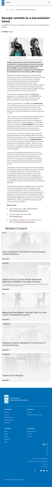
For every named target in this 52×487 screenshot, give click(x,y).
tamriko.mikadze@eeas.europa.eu (25, 222)
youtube (44, 470)
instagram (41, 470)
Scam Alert (45, 464)
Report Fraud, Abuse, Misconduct (40, 458)
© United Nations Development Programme (14, 479)
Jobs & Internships (31, 431)
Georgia (8, 2)
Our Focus (29, 412)
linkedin (47, 470)
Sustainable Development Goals (34, 415)
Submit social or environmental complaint (38, 461)
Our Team (6, 415)
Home (7, 9)
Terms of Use (45, 467)
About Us (6, 412)
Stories (6, 434)
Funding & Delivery (8, 420)
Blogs (5, 442)
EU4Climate (35, 94)
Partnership (7, 422)
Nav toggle (49, 3)
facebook (35, 470)
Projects (6, 436)
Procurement (30, 434)
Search (47, 2)
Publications (7, 439)
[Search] (47, 449)
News (5, 431)
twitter (38, 470)
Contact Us (29, 436)
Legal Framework (8, 417)
